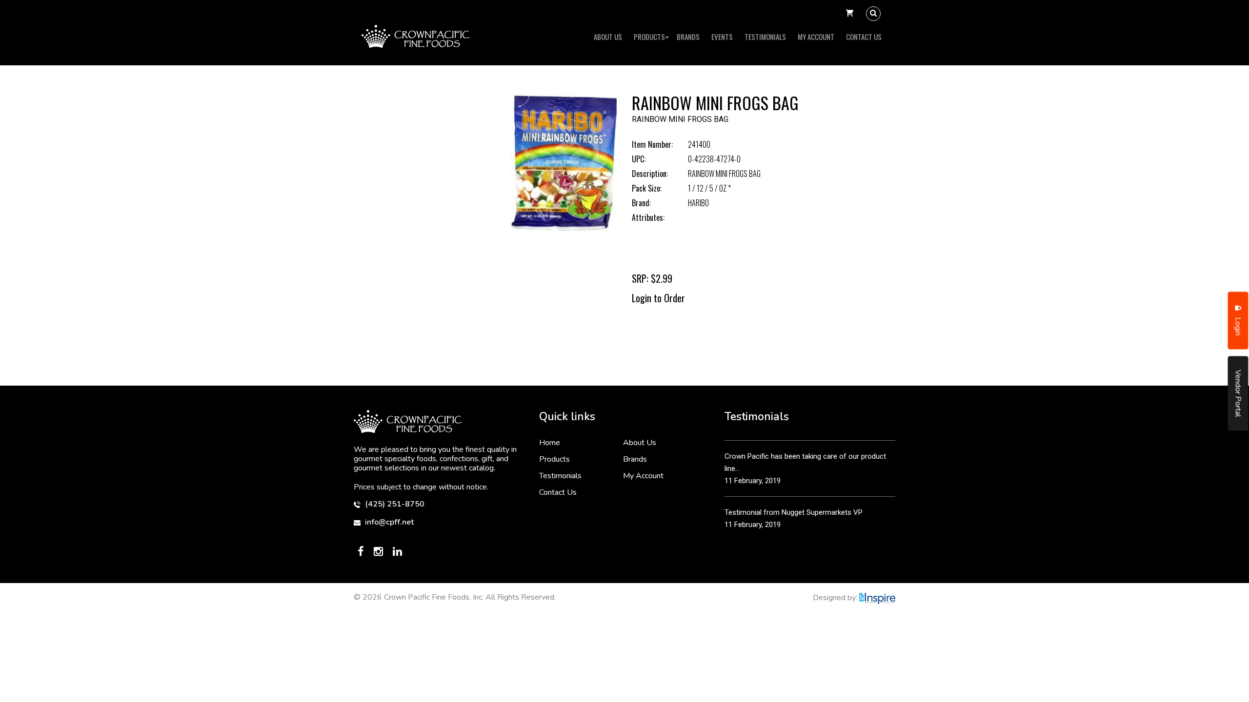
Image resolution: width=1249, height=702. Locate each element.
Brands (688, 36)
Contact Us (864, 36)
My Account (816, 36)
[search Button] (873, 13)
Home (549, 442)
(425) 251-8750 (393, 504)
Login (1238, 325)
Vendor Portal (1238, 393)
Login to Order (658, 298)
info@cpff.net (388, 522)
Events (722, 36)
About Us (608, 36)
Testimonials (765, 36)
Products (649, 36)
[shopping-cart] (850, 13)
